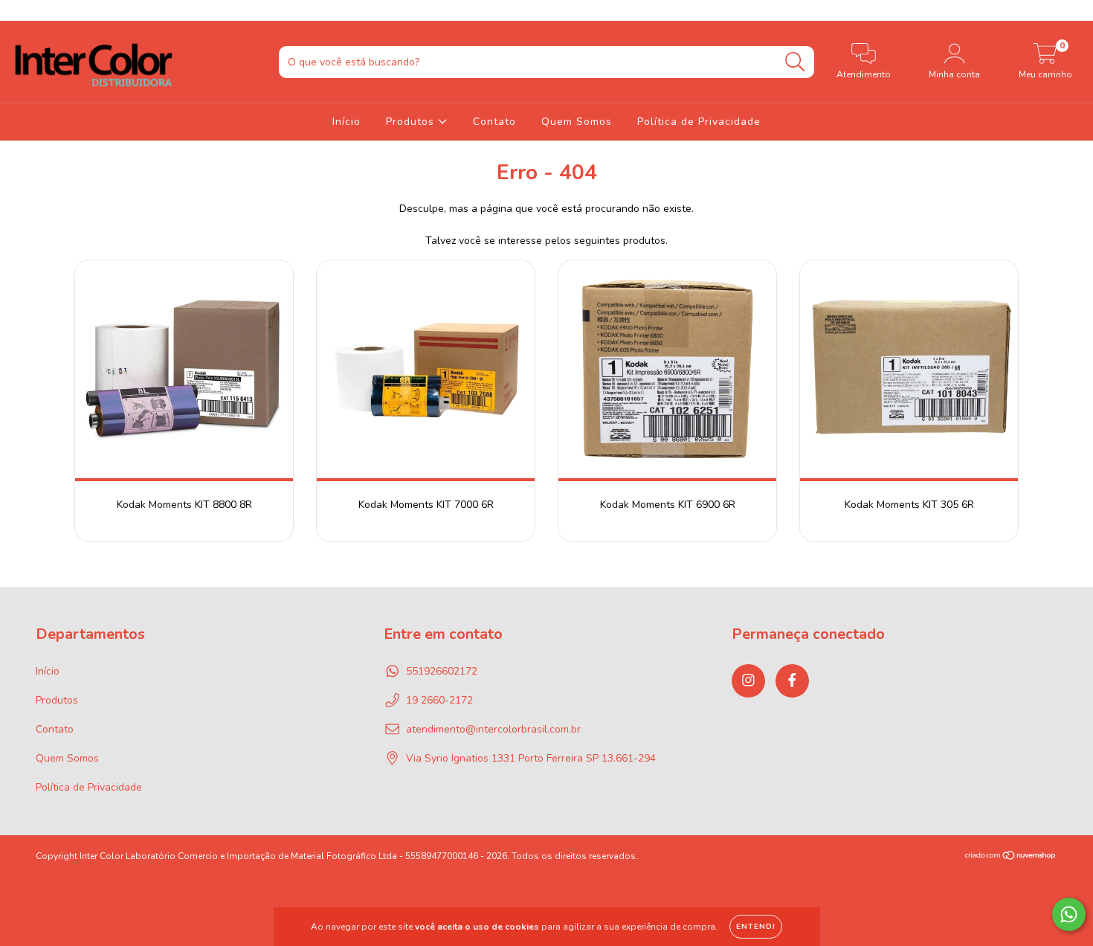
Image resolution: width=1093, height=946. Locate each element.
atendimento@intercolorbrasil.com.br (493, 729)
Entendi (756, 926)
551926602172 (441, 671)
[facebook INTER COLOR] (43, 10)
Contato (494, 122)
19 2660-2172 (439, 700)
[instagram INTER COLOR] (22, 10)
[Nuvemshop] (1010, 857)
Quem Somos (576, 122)
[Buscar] (795, 62)
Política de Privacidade (699, 122)
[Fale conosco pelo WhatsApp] (1069, 914)
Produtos (412, 122)
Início (346, 122)
